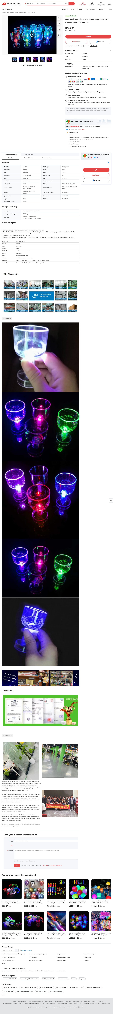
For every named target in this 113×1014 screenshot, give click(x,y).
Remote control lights (90, 954)
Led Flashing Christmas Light (25, 992)
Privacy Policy (82, 1007)
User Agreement (66, 1007)
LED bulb (86, 960)
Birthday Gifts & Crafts (48, 979)
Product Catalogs (27, 950)
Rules (110, 9)
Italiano (48, 1003)
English (15, 1003)
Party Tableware (62, 979)
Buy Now (88, 36)
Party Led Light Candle (76, 987)
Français (33, 1003)
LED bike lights (33, 957)
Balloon (73, 979)
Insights (101, 1001)
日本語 (75, 1003)
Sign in (109, 4)
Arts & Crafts (10, 12)
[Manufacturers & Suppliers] (11, 3)
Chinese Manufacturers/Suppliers (35, 1001)
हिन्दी (80, 1003)
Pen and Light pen (61, 960)
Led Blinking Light (8, 992)
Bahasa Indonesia (105, 1003)
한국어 (70, 1003)
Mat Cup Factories (61, 987)
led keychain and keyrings (36, 960)
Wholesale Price (59, 1001)
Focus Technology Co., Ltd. (44, 1007)
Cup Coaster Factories (46, 987)
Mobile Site (94, 1001)
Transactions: (93, 126)
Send (17, 865)
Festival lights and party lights (37, 954)
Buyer (72, 9)
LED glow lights (60, 954)
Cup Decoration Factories (10, 987)
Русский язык (40, 1003)
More (3, 995)
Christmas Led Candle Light (93, 987)
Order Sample (93, 46)
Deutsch (53, 1003)
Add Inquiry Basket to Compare (32, 65)
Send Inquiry (76, 42)
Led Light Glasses (41, 992)
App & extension (90, 9)
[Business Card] (108, 162)
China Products (22, 1001)
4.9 (89, 157)
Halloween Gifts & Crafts (10, 979)
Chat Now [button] (101, 42)
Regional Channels (77, 1001)
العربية (65, 1003)
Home (3, 12)
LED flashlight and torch (63, 957)
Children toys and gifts (8, 960)
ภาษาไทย (85, 1003)
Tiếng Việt (96, 1003)
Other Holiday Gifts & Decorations (29, 979)
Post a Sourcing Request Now (52, 865)
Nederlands (60, 1003)
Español (21, 1003)
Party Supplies (31, 12)
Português (27, 1003)
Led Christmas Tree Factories (29, 987)
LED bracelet (87, 957)
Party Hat (81, 979)
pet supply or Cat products (9, 957)
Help (80, 9)
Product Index (87, 1001)
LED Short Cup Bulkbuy (56, 992)
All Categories (8, 9)
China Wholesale (49, 1001)
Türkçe (91, 1003)
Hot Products (13, 1001)
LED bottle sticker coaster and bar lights (13, 954)
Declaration (75, 1007)
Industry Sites (68, 1001)
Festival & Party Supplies (20, 12)
